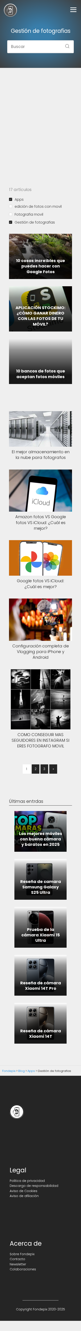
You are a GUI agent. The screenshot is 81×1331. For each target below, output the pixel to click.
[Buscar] (65, 44)
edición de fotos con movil (38, 206)
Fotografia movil (29, 214)
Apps (19, 199)
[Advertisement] (40, 116)
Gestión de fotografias (35, 222)
